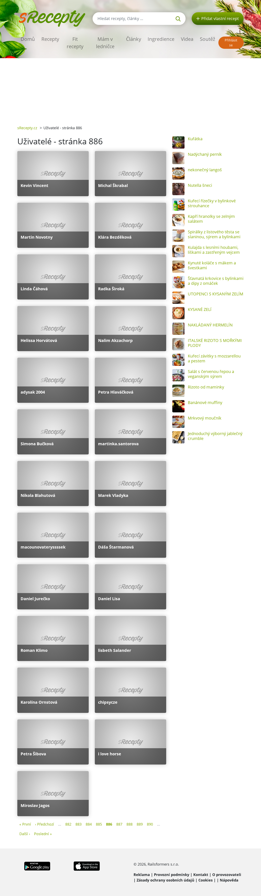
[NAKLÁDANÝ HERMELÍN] (178, 329)
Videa (187, 39)
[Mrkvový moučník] (178, 422)
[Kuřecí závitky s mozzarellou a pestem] (178, 360)
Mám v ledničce (105, 43)
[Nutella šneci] (178, 189)
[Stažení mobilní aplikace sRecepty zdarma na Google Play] (37, 865)
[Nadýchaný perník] (178, 158)
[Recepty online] (51, 18)
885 (99, 824)
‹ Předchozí (44, 824)
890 (150, 824)
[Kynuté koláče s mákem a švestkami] (178, 266)
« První (25, 824)
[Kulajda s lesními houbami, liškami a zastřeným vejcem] (178, 251)
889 (140, 824)
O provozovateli (226, 874)
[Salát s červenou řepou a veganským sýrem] (178, 375)
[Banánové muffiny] (178, 406)
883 (78, 824)
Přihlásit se (231, 42)
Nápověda (229, 880)
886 (109, 824)
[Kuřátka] (178, 142)
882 (68, 824)
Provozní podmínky (171, 874)
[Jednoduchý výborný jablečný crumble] (178, 437)
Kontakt (200, 874)
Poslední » (43, 833)
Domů (28, 39)
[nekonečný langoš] (178, 173)
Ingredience (161, 39)
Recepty (50, 39)
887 (119, 824)
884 (89, 824)
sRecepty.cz (27, 127)
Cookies (205, 880)
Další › (24, 833)
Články (133, 39)
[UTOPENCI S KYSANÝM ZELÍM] (178, 298)
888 (129, 824)
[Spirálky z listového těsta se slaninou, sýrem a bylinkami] (178, 235)
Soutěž (207, 39)
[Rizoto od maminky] (178, 391)
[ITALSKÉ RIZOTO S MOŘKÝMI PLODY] (178, 344)
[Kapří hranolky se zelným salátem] (178, 220)
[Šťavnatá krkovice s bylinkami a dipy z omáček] (178, 282)
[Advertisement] (130, 88)
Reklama (142, 874)
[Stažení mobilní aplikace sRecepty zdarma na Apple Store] (86, 865)
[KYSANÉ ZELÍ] (178, 313)
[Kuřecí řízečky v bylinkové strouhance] (178, 204)
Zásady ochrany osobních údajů (165, 880)
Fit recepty (75, 43)
